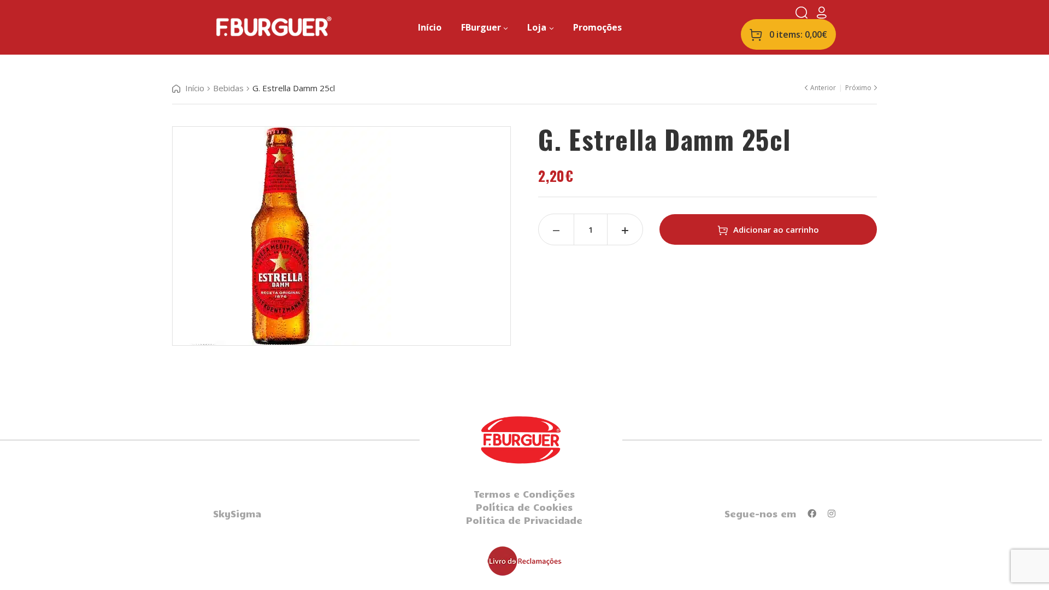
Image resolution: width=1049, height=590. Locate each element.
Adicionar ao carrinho (776, 229)
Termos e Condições (524, 493)
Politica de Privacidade (524, 520)
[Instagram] (831, 513)
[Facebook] (812, 513)
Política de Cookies (524, 507)
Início (194, 87)
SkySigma (237, 513)
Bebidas (228, 87)
